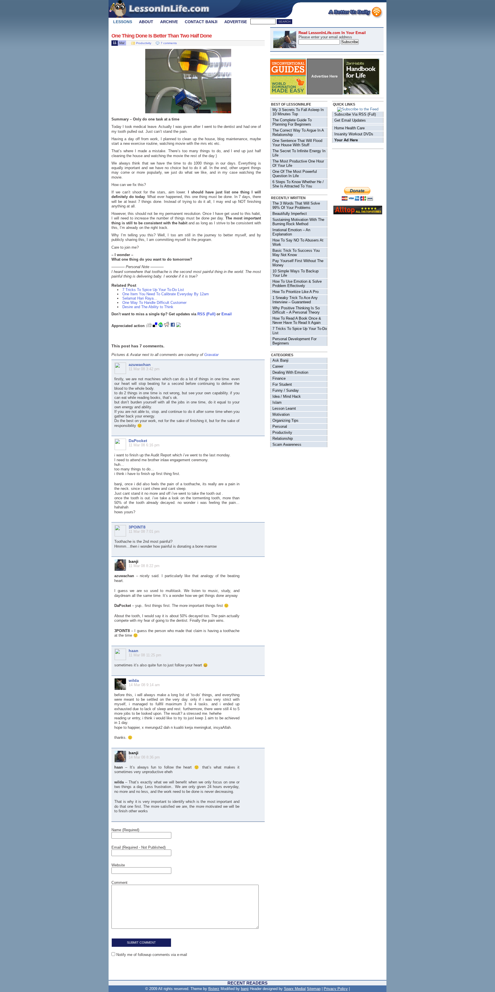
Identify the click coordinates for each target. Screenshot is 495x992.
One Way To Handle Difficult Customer (154, 302)
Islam (277, 402)
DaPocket (138, 440)
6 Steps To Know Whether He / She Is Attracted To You (298, 184)
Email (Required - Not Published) (138, 847)
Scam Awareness (286, 444)
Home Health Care (349, 128)
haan (133, 650)
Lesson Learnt (284, 408)
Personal (279, 426)
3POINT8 (137, 527)
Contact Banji (201, 21)
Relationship (282, 438)
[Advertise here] (325, 93)
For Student (282, 384)
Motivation (281, 414)
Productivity (143, 43)
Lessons (122, 21)
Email (226, 314)
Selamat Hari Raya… (139, 298)
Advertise (235, 21)
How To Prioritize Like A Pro (295, 292)
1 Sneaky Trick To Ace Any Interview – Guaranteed (295, 300)
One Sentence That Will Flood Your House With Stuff (297, 142)
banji (245, 989)
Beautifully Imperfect (289, 213)
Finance (279, 378)
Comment (119, 882)
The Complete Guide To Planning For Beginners (292, 122)
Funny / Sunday (285, 390)
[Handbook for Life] (361, 93)
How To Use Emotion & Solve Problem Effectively (297, 283)
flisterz (213, 989)
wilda (134, 680)
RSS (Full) (206, 314)
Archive (169, 21)
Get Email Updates (350, 120)
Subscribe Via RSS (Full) (355, 114)
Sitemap (314, 989)
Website (118, 865)
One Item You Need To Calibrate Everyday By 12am (165, 294)
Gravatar (211, 355)
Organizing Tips (285, 420)
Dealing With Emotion (290, 372)
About (146, 21)
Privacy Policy (336, 989)
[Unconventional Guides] (288, 93)
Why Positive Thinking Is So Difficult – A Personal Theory (296, 310)
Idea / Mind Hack (286, 396)
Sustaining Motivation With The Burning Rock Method (298, 221)
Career (277, 366)
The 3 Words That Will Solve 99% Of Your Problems (296, 205)
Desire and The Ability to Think (147, 307)
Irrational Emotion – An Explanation (291, 232)
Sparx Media (294, 989)
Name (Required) (125, 830)
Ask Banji (280, 360)
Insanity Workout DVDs (353, 134)
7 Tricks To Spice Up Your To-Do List (153, 290)
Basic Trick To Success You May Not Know (296, 252)
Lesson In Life (166, 8)
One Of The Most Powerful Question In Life (294, 173)
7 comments (169, 43)
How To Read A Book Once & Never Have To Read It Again (296, 320)
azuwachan (140, 364)
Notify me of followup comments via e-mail (151, 955)
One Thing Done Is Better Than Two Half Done (161, 36)
